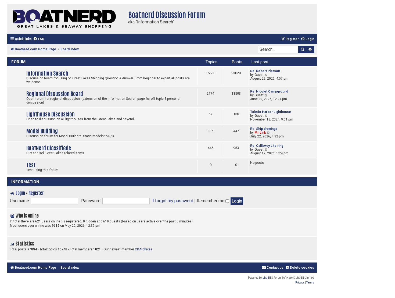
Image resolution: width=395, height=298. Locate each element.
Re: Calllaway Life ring (266, 146)
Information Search (47, 72)
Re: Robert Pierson (265, 71)
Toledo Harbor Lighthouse (270, 112)
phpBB (267, 277)
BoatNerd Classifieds (48, 147)
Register (36, 193)
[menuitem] (38, 39)
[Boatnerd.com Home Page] (66, 19)
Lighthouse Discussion (50, 113)
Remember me (211, 200)
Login (20, 193)
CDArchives (143, 249)
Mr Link (260, 132)
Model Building (42, 130)
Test (30, 164)
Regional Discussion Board (54, 93)
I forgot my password (173, 200)
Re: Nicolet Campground (269, 91)
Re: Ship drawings (263, 129)
